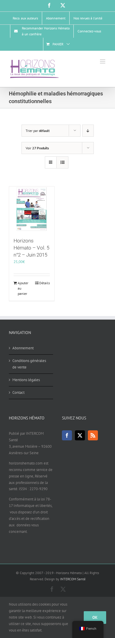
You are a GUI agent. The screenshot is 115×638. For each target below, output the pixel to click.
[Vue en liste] (62, 162)
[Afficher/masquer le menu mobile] (103, 61)
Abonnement (23, 348)
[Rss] (93, 435)
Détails (44, 283)
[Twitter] (80, 435)
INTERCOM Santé (73, 579)
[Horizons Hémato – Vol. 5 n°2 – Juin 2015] (31, 209)
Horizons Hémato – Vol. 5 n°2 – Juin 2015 (31, 248)
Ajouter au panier (23, 288)
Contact (18, 392)
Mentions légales (26, 379)
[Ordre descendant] (88, 131)
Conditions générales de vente (29, 364)
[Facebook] (67, 435)
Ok (95, 617)
